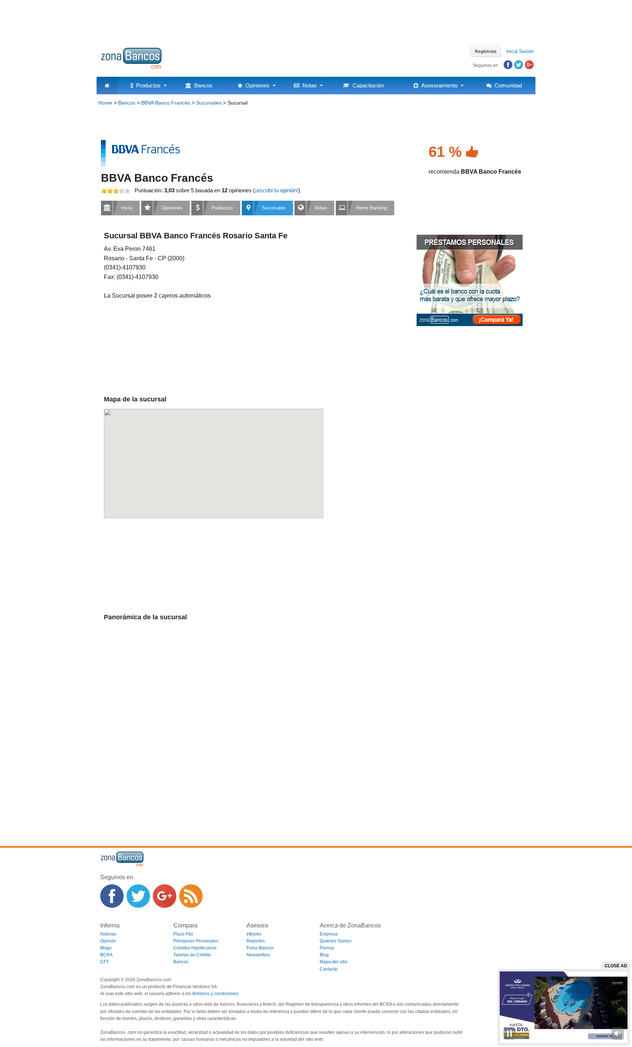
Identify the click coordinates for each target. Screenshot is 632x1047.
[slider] (115, 191)
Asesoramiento (438, 85)
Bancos (201, 85)
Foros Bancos (260, 947)
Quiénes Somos (335, 941)
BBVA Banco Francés (165, 103)
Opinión (108, 941)
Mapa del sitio (333, 961)
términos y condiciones (215, 993)
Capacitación (367, 85)
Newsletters (258, 954)
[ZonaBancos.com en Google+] (164, 896)
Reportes (256, 941)
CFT (104, 961)
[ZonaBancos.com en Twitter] (138, 896)
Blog (324, 954)
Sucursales (209, 103)
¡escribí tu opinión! (276, 190)
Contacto (329, 969)
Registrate (486, 51)
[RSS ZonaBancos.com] (191, 896)
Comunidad (507, 85)
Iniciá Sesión (520, 51)
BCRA (106, 954)
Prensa (327, 947)
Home (105, 103)
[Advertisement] (316, 20)
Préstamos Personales (195, 941)
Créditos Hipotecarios (195, 947)
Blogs (106, 947)
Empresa (329, 934)
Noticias (108, 934)
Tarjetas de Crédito (192, 954)
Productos (147, 85)
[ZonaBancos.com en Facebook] (112, 896)
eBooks (254, 934)
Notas (308, 85)
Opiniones (256, 85)
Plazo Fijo (183, 934)
